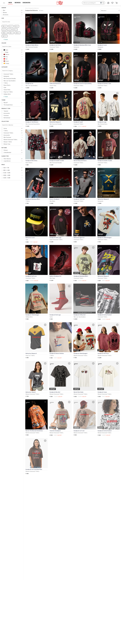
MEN (10, 2)
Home (26, 8)
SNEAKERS (26, 2)
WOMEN (17, 2)
